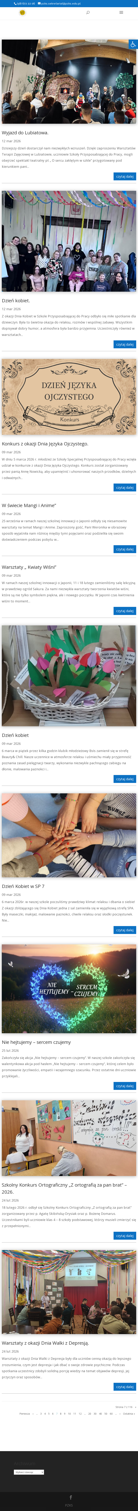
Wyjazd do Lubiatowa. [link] (25, 132)
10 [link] (69, 1413)
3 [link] (41, 1413)
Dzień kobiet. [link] (16, 300)
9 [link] (64, 1413)
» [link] (120, 1413)
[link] (133, 44)
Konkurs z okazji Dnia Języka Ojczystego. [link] (45, 443)
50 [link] (105, 1413)
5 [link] (49, 1413)
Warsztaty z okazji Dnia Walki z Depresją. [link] (45, 1343)
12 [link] (80, 1413)
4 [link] (45, 1413)
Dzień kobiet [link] (15, 735)
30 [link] (95, 1413)
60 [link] (111, 1413)
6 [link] (53, 1413)
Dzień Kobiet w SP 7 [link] (23, 886)
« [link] (33, 1413)
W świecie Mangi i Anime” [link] (29, 505)
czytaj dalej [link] (125, 176)
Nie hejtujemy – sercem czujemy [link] (36, 1042)
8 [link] (60, 1413)
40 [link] (100, 1413)
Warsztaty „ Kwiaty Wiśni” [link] (29, 567)
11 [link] (74, 1413)
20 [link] (89, 1413)
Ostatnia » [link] (129, 1413)
